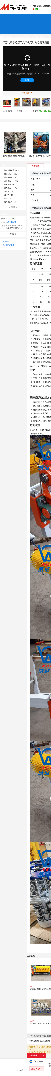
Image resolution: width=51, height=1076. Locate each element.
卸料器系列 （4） (10, 202)
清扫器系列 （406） (11, 181)
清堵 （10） (8, 198)
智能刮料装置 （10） (12, 170)
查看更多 (13, 207)
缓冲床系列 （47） (11, 188)
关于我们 (20, 1070)
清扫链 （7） (9, 195)
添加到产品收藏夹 (9, 245)
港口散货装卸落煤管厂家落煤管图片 (16, 156)
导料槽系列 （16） (11, 177)
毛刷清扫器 (34, 1041)
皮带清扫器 (45, 1041)
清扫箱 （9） (9, 191)
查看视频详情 (27, 93)
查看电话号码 (11, 222)
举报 (20, 111)
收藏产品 (9, 111)
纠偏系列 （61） (10, 184)
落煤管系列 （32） (11, 174)
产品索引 (6, 242)
